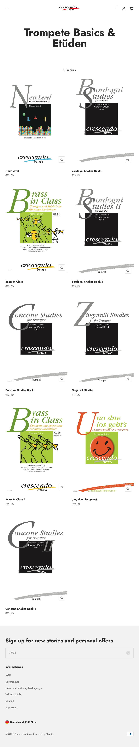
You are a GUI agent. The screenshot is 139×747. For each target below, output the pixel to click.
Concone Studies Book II (20, 609)
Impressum (11, 707)
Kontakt (9, 701)
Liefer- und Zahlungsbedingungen (24, 688)
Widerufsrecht (13, 694)
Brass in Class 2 (15, 500)
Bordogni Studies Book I (87, 171)
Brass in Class (14, 282)
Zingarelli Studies (82, 390)
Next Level (12, 171)
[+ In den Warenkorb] (62, 159)
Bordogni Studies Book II (87, 282)
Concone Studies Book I (20, 390)
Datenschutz (12, 682)
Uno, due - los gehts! (84, 500)
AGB (8, 675)
